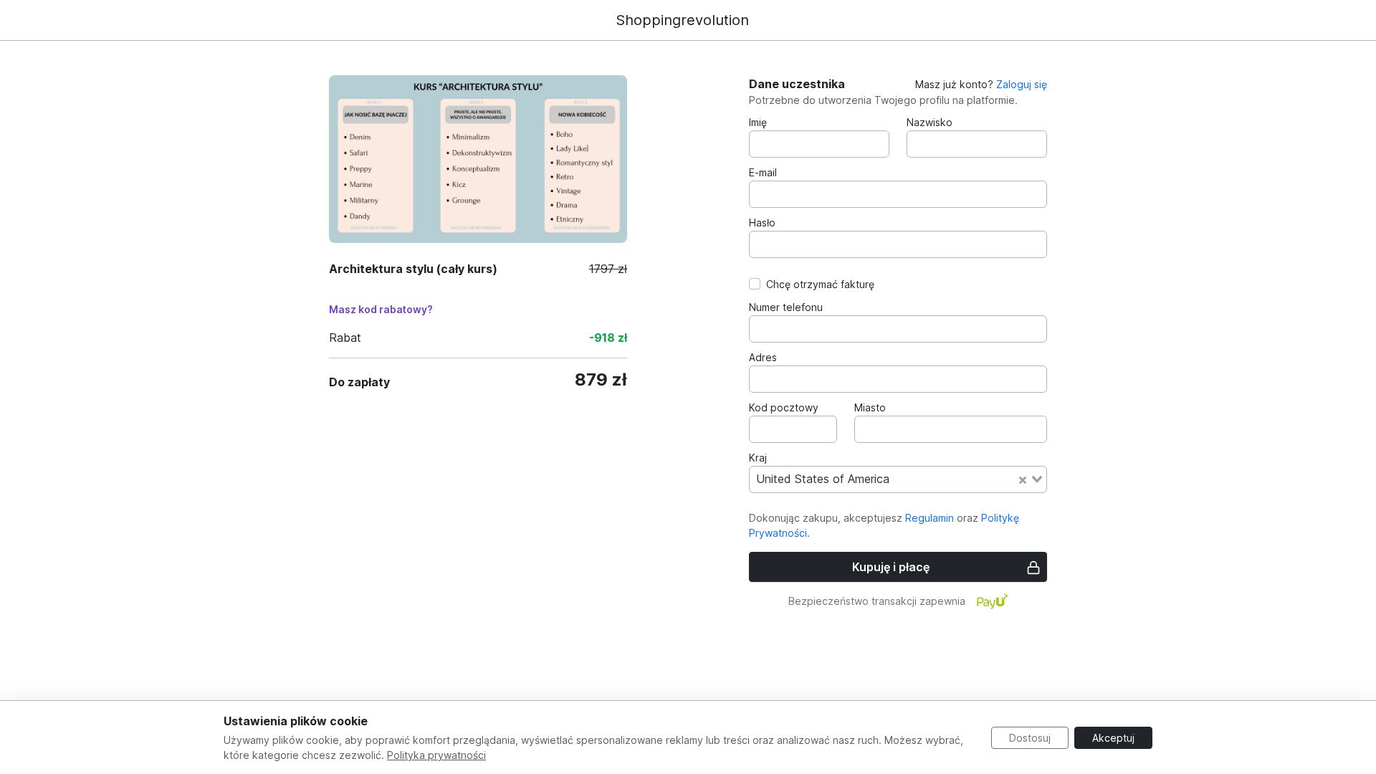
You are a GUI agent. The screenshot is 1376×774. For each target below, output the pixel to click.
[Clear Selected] (1022, 479)
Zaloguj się (1021, 84)
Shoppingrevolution (682, 20)
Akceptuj (1113, 738)
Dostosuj (1030, 738)
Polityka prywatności (436, 755)
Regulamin (929, 518)
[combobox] (898, 479)
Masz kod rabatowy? (381, 309)
